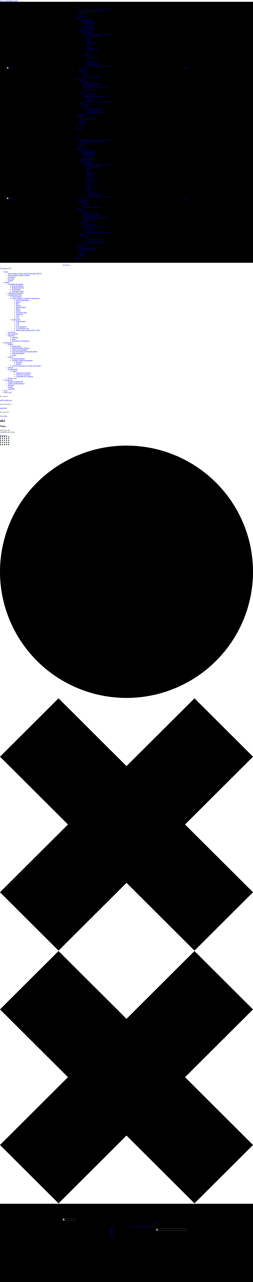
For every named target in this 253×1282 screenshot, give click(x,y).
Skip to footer (13, 1)
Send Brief (3, 408)
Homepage (3, 435)
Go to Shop (3, 416)
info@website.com (6, 400)
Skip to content (4, 1)
